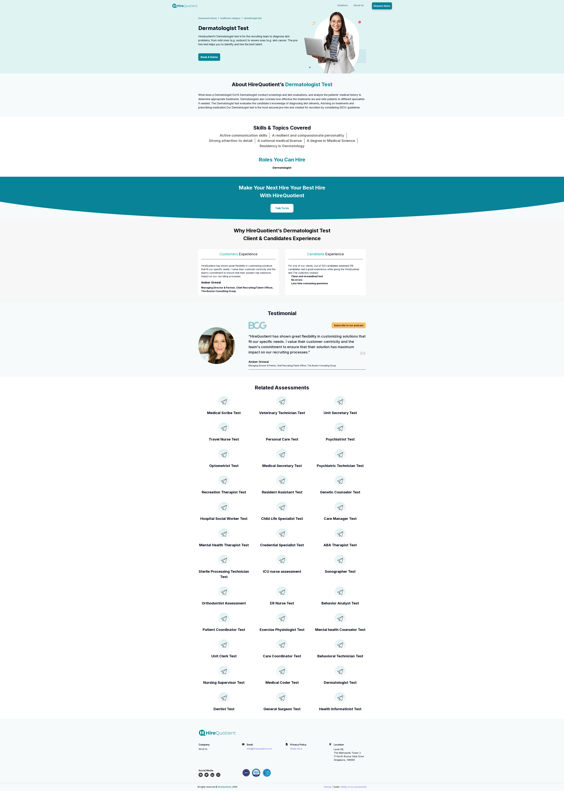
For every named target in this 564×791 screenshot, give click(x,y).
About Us (359, 5)
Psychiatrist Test (340, 439)
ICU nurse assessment (282, 571)
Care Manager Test (340, 518)
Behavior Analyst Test (340, 603)
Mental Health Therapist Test (224, 545)
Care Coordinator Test (282, 656)
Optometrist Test (224, 466)
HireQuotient (224, 787)
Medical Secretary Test (282, 466)
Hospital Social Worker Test (223, 518)
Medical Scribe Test (224, 413)
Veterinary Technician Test (282, 413)
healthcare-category (230, 18)
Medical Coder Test (282, 682)
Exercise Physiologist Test (282, 630)
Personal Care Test (282, 439)
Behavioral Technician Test (340, 656)
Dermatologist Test (340, 682)
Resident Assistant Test (282, 492)
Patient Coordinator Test (224, 630)
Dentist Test (223, 709)
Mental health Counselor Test (340, 630)
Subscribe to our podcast (348, 325)
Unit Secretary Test (340, 413)
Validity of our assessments (353, 787)
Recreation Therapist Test (224, 492)
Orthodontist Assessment (224, 603)
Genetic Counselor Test (340, 492)
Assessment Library (207, 18)
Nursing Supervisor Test (224, 682)
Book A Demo (209, 57)
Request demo (382, 5)
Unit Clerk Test (224, 656)
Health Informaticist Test (340, 709)
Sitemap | (328, 787)
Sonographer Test (340, 571)
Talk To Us (282, 208)
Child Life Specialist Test (282, 518)
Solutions (343, 5)
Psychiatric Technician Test (340, 466)
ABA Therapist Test (340, 545)
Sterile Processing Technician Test (224, 574)
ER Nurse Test (282, 603)
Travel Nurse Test (224, 439)
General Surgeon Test (282, 709)
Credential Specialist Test (282, 545)
